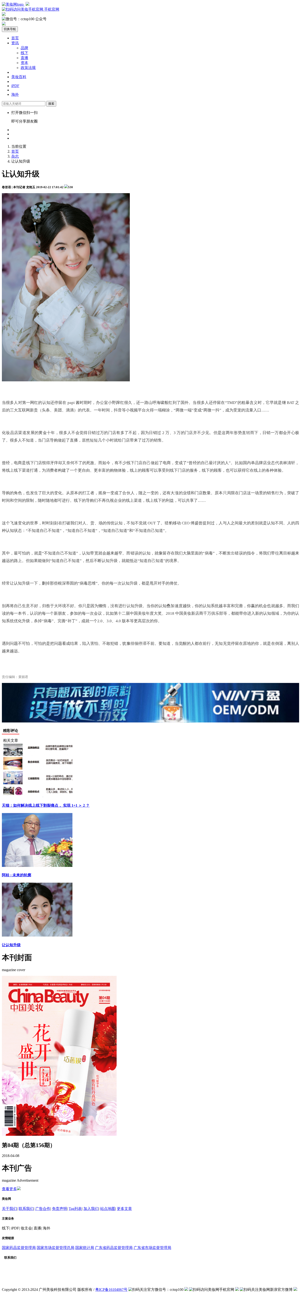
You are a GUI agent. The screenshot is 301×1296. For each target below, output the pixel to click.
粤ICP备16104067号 (111, 1290)
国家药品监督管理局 (19, 1248)
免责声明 (59, 1209)
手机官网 (51, 9)
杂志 (15, 156)
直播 (24, 58)
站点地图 (107, 1209)
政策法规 (28, 68)
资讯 (15, 43)
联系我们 (26, 1209)
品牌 (24, 48)
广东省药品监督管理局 (114, 1248)
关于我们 (9, 1209)
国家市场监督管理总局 (55, 1248)
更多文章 (124, 1209)
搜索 (51, 103)
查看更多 (9, 1189)
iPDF (15, 86)
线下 (24, 53)
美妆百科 (18, 77)
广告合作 (42, 1209)
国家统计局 (84, 1248)
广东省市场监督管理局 (152, 1248)
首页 (15, 38)
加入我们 (91, 1209)
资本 (24, 63)
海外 (15, 94)
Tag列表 (75, 1209)
